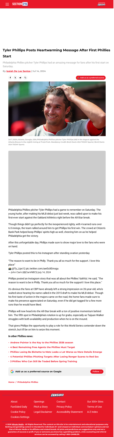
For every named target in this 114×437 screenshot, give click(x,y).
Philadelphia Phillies (27, 382)
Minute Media (18, 424)
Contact (61, 401)
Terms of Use (94, 406)
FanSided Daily (19, 406)
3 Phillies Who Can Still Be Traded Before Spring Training (43, 361)
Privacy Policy (64, 406)
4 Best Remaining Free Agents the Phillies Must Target (42, 347)
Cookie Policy (18, 411)
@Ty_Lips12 (18, 268)
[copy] (25, 78)
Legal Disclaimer (43, 411)
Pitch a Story (41, 406)
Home (11, 382)
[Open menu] (7, 4)
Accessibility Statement (70, 411)
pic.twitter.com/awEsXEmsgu (42, 268)
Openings (39, 401)
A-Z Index (92, 411)
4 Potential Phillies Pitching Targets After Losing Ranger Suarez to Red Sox (54, 356)
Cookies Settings (20, 417)
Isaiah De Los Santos (18, 71)
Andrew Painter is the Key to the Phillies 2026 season (41, 342)
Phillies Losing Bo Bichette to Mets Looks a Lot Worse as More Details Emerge (56, 352)
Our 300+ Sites (95, 401)
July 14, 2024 (44, 272)
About (14, 401)
